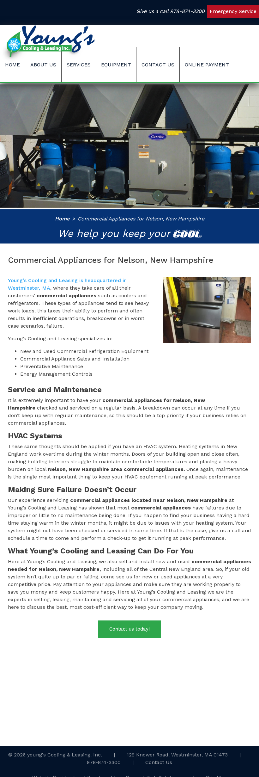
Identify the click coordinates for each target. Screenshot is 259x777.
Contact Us (158, 65)
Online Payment (207, 65)
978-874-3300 (187, 11)
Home (12, 65)
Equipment (116, 65)
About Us (43, 65)
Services (79, 65)
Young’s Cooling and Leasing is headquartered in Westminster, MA (67, 284)
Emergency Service (233, 11)
